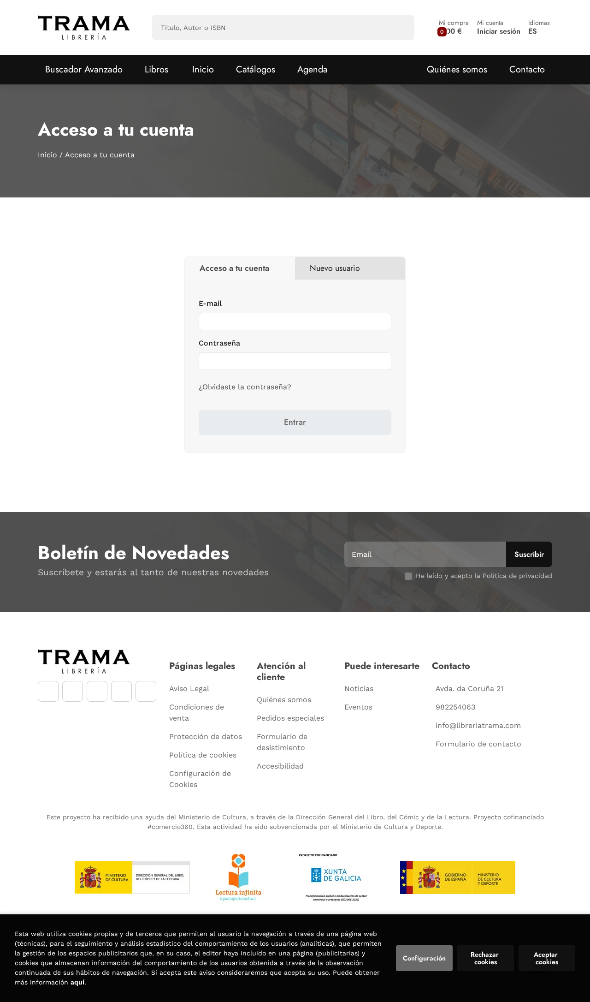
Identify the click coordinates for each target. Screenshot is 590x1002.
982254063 (455, 707)
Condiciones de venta (196, 712)
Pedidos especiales (290, 718)
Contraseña (219, 343)
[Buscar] (399, 27)
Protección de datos (205, 736)
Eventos (358, 707)
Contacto (527, 69)
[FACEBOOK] (48, 691)
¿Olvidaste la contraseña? (245, 386)
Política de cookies (202, 755)
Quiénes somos (457, 69)
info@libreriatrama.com (478, 725)
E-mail (210, 303)
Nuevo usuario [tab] (335, 268)
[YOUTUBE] (97, 691)
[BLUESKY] (146, 691)
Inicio (47, 154)
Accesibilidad (280, 766)
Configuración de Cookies (200, 779)
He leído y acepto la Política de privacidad (484, 575)
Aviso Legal (189, 688)
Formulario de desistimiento (282, 742)
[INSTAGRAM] (72, 691)
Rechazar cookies (486, 958)
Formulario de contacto (478, 744)
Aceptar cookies (547, 958)
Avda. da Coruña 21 (469, 688)
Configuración (424, 958)
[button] (454, 27)
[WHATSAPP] (121, 691)
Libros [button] (156, 69)
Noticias (358, 688)
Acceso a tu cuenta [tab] (234, 268)
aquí (77, 982)
